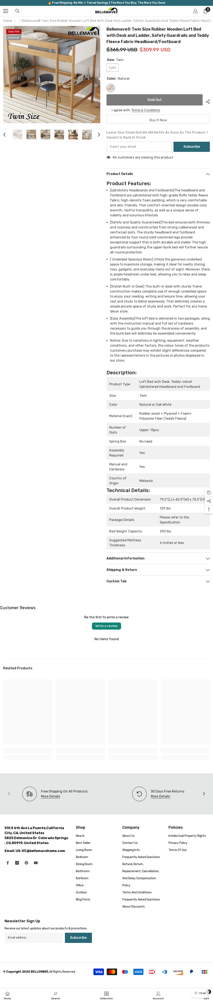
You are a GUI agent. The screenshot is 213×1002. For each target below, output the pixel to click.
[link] (27, 751)
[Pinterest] (26, 863)
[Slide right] (204, 794)
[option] (51, 74)
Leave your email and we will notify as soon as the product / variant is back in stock (157, 134)
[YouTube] (36, 863)
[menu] (5, 11)
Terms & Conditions (145, 110)
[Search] (17, 11)
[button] (4, 134)
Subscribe (191, 147)
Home (7, 21)
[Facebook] (8, 863)
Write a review (106, 626)
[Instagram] (17, 863)
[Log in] (195, 11)
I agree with (121, 110)
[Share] (206, 101)
